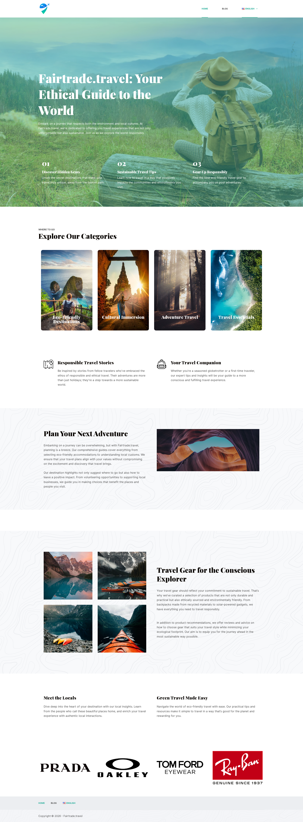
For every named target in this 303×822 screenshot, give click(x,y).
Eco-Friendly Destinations (66, 319)
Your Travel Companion (196, 362)
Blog (225, 8)
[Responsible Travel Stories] (48, 364)
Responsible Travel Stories (86, 362)
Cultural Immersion (123, 317)
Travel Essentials (236, 317)
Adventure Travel (179, 317)
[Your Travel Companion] (161, 364)
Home (205, 8)
